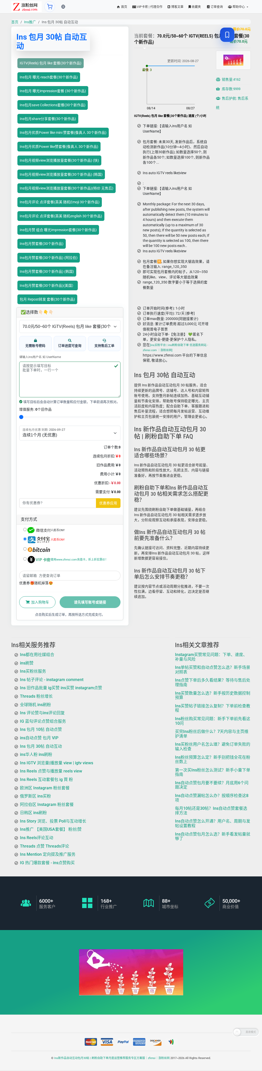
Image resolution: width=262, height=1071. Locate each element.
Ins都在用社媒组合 (37, 654)
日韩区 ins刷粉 (33, 812)
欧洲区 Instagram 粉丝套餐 (45, 787)
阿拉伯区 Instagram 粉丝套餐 (47, 804)
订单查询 (216, 7)
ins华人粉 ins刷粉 (36, 754)
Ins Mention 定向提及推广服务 (47, 854)
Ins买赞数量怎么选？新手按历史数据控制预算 (212, 695)
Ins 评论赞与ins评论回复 (42, 712)
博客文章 (176, 7)
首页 (123, 7)
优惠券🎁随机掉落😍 (36, 583)
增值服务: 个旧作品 (35, 409)
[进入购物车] (49, 6)
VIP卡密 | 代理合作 (149, 7)
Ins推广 (30, 22)
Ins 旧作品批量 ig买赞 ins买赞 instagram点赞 (61, 687)
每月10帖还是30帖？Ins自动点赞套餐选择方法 (211, 810)
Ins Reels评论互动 (36, 837)
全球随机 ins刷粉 (35, 704)
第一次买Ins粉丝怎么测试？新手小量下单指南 (212, 772)
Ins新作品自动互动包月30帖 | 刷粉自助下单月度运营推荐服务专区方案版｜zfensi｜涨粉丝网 (112, 1058)
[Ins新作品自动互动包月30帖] (26, 6)
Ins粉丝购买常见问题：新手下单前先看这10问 (212, 721)
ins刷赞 (27, 662)
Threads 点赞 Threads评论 (44, 845)
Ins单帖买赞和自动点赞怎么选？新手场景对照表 (212, 669)
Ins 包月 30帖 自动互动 (41, 746)
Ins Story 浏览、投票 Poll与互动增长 (53, 821)
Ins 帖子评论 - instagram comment (51, 679)
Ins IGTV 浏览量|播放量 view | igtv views (56, 762)
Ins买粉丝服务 (33, 671)
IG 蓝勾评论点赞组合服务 (43, 721)
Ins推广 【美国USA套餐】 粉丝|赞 (51, 829)
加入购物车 (39, 602)
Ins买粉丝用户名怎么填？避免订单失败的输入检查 (212, 746)
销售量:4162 (231, 79)
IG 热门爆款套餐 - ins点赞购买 (47, 862)
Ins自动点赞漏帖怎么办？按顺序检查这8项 (211, 798)
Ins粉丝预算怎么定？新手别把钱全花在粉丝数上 (212, 759)
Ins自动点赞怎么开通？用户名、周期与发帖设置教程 (212, 823)
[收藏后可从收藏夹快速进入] (227, 35)
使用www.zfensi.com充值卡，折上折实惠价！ (79, 559)
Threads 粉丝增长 (36, 696)
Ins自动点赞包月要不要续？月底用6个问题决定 (211, 785)
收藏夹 (196, 7)
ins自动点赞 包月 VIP (39, 737)
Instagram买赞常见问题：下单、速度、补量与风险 (211, 657)
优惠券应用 (108, 503)
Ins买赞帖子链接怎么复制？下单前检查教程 (212, 708)
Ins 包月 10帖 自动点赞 (41, 729)
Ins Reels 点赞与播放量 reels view (51, 771)
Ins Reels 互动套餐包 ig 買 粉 (46, 779)
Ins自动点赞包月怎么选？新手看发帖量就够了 (212, 836)
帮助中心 (239, 7)
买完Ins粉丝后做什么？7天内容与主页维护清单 (211, 734)
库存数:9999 (231, 89)
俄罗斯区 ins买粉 (35, 796)
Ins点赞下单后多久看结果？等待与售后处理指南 (212, 682)
